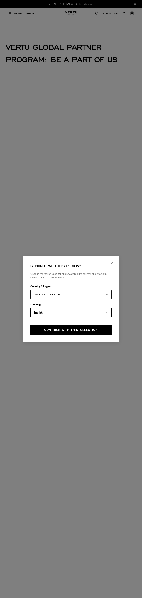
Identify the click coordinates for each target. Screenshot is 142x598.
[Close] (111, 263)
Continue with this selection (71, 329)
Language (36, 305)
